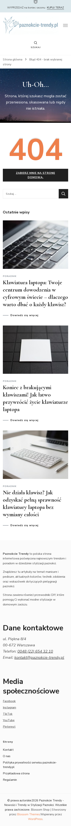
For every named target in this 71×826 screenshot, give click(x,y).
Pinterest (9, 727)
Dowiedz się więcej (24, 315)
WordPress (35, 819)
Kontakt (8, 750)
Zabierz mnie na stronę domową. (35, 175)
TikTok (7, 714)
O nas (6, 756)
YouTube (9, 720)
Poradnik (9, 276)
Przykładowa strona (16, 773)
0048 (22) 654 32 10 (35, 651)
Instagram (9, 707)
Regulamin (10, 780)
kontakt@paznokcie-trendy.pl (39, 657)
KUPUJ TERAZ (55, 7)
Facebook (9, 701)
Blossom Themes (28, 814)
